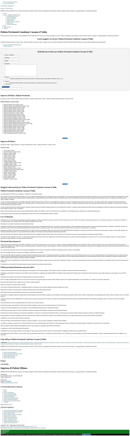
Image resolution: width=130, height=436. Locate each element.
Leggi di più (87, 434)
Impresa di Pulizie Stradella (10, 352)
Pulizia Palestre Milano (77, 342)
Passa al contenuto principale (10, 1)
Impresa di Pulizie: (8, 46)
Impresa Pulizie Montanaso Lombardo (13, 411)
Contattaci (6, 402)
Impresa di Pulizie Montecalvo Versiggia (13, 410)
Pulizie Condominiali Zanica (10, 418)
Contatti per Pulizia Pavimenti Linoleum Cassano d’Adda (28, 343)
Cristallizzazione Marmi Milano (41, 342)
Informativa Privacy (5, 426)
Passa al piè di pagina (9, 3)
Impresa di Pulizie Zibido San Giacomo (13, 353)
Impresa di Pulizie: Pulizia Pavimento (12, 44)
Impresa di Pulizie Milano (7, 8)
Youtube (10, 404)
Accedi (34, 426)
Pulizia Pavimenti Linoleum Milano (92, 342)
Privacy (7, 77)
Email (6, 60)
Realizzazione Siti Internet (7, 427)
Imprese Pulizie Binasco (9, 356)
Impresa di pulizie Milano (122, 342)
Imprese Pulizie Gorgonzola (10, 422)
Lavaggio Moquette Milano (7, 343)
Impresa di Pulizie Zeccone (10, 419)
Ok (83, 434)
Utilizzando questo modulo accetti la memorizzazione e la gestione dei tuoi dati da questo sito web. (33, 82)
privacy (61, 78)
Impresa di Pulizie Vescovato (10, 355)
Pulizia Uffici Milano (54, 342)
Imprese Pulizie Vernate (9, 413)
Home (5, 389)
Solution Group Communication (38, 427)
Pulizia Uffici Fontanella (9, 357)
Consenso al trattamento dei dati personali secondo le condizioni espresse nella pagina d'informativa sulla (36, 78)
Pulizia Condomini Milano (10, 393)
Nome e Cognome (9, 55)
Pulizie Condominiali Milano (109, 342)
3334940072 (8, 381)
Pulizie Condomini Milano (26, 342)
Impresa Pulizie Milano (66, 342)
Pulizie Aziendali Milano (13, 342)
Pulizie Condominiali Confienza (11, 421)
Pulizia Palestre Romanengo (10, 417)
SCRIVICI (65, 138)
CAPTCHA (8, 84)
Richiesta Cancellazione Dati (18, 426)
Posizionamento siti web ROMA (21, 427)
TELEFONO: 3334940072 (7, 5)
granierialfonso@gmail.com (11, 382)
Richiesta (7, 63)
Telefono (7, 57)
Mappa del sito (28, 426)
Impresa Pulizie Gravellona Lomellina (13, 414)
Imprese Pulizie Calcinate (10, 415)
